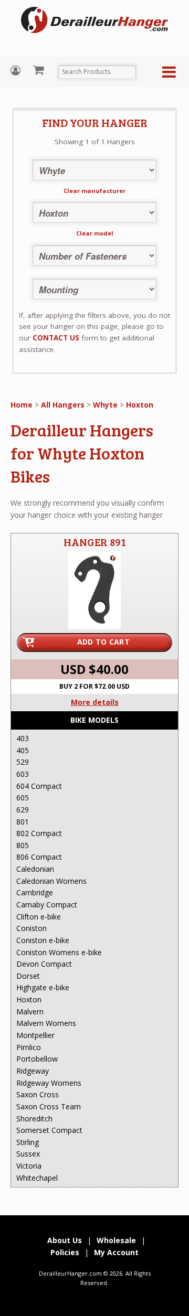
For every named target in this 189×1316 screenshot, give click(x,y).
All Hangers (63, 405)
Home (21, 405)
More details (95, 702)
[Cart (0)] (39, 70)
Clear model (94, 233)
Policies (64, 1252)
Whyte (105, 405)
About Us (64, 1240)
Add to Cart (103, 642)
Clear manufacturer (94, 191)
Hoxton (139, 405)
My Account (16, 71)
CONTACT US (56, 338)
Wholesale (116, 1240)
